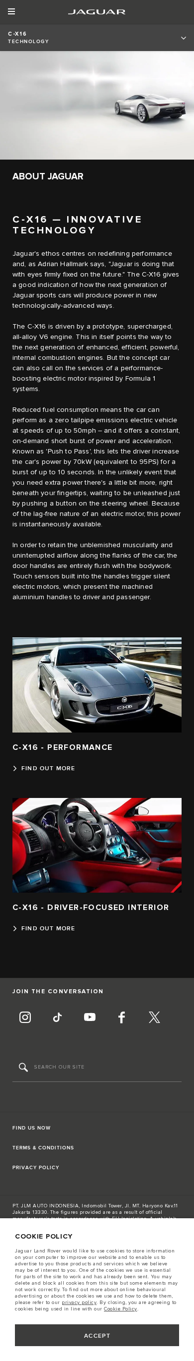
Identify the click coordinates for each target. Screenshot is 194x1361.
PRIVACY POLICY (35, 1168)
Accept (97, 1336)
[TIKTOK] (57, 1018)
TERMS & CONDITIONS (43, 1148)
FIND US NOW (31, 1128)
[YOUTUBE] (89, 1018)
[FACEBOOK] (121, 1018)
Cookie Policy (120, 1309)
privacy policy (79, 1302)
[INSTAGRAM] (24, 1018)
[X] (154, 1018)
